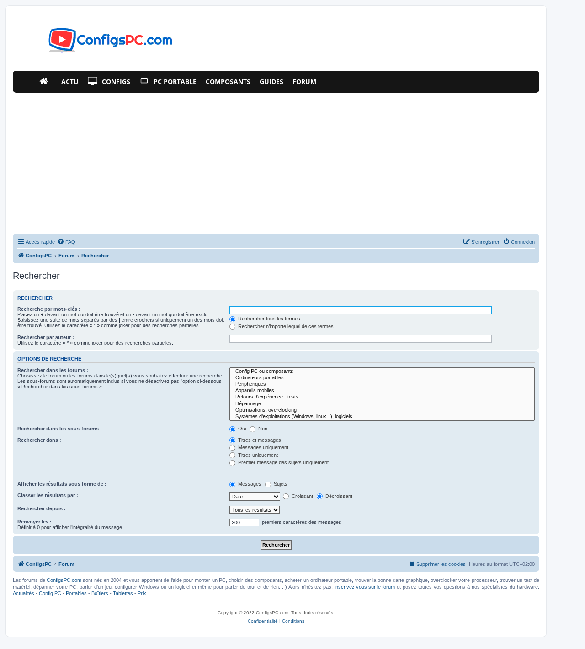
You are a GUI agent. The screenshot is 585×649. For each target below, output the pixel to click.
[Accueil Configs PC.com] (46, 82)
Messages (249, 484)
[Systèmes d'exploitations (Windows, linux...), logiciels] (382, 416)
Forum (304, 81)
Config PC (50, 593)
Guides (271, 81)
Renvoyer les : (34, 521)
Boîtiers (99, 593)
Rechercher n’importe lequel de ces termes (285, 326)
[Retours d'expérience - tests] (382, 397)
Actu (70, 81)
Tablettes (123, 593)
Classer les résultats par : (47, 495)
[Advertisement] (276, 161)
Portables (76, 593)
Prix (142, 593)
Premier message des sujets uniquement (283, 462)
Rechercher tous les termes (268, 318)
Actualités (23, 593)
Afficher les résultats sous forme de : (61, 484)
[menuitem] (66, 241)
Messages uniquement (262, 447)
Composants (228, 81)
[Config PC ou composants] (382, 371)
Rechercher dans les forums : (52, 370)
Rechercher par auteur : (45, 337)
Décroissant (338, 496)
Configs (116, 81)
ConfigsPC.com (64, 580)
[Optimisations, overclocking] (382, 410)
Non (262, 428)
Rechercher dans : (39, 440)
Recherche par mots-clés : (48, 309)
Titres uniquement (257, 455)
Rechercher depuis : (41, 508)
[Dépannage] (382, 404)
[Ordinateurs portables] (382, 378)
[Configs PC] (96, 43)
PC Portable (175, 81)
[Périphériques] (382, 384)
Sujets (279, 484)
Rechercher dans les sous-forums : (59, 428)
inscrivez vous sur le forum (365, 587)
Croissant (301, 496)
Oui (241, 428)
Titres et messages (259, 440)
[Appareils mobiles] (382, 390)
